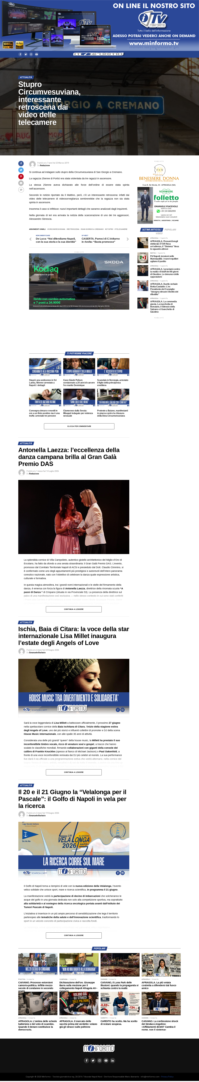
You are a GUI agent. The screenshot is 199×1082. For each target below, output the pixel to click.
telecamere (121, 229)
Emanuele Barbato (37, 652)
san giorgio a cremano (93, 229)
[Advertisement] (79, 329)
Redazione (45, 165)
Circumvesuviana (56, 229)
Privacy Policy (167, 1077)
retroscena (73, 229)
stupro (109, 229)
